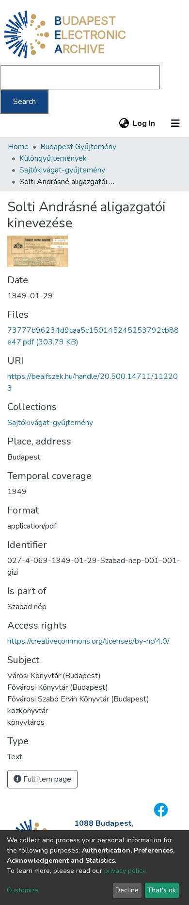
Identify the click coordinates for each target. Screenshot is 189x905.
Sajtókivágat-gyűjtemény (62, 170)
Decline (127, 890)
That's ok (161, 890)
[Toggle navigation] (175, 123)
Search (24, 101)
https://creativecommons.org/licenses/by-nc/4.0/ (88, 641)
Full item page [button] (46, 779)
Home (18, 146)
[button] (124, 123)
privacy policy (124, 870)
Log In (144, 123)
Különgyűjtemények (53, 158)
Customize (22, 890)
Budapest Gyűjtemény (78, 146)
